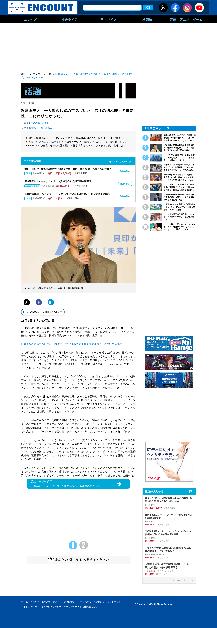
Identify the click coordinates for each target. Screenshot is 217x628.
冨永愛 (32, 127)
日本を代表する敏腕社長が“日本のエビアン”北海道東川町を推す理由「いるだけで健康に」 (72, 344)
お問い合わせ (71, 602)
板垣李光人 (46, 127)
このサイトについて (40, 602)
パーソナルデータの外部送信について (83, 606)
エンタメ (30, 19)
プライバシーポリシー (50, 606)
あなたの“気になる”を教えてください (82, 559)
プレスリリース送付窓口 (92, 602)
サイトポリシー (29, 606)
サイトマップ (114, 602)
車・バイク (108, 19)
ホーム (24, 602)
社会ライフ (69, 19)
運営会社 (57, 602)
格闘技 (147, 19)
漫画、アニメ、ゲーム (186, 19)
